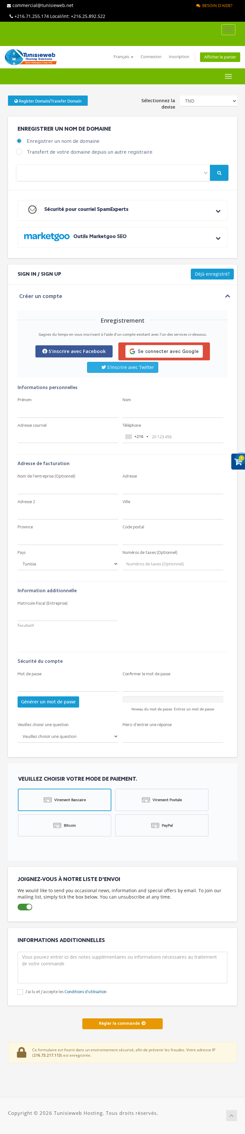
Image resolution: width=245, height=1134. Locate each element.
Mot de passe (29, 674)
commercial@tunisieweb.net (42, 5)
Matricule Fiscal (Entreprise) (43, 603)
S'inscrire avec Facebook (76, 351)
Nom (126, 400)
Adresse (129, 476)
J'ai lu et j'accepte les (66, 992)
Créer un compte (40, 296)
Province (25, 527)
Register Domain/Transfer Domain (49, 101)
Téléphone (131, 426)
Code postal (133, 527)
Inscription (179, 56)
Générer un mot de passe (48, 702)
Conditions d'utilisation (85, 992)
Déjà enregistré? (212, 274)
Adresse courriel (32, 426)
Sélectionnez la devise (158, 103)
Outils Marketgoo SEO (99, 236)
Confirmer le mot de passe (146, 674)
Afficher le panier (220, 57)
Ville (126, 502)
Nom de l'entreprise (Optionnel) (46, 476)
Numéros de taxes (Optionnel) (149, 553)
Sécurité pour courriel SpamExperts (86, 209)
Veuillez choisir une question (43, 725)
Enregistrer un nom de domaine (63, 141)
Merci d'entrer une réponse (147, 725)
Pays (22, 553)
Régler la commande (120, 1024)
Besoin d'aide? (216, 5)
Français (122, 56)
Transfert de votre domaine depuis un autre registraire (89, 152)
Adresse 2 (26, 502)
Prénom (25, 400)
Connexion (151, 56)
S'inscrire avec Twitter (130, 367)
